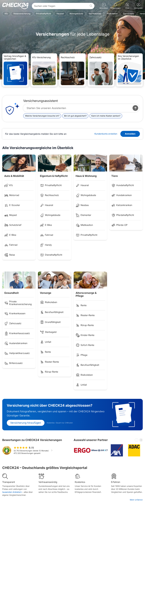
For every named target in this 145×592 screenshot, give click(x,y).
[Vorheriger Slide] (136, 440)
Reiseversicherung (21, 13)
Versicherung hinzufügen (25, 422)
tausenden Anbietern (12, 492)
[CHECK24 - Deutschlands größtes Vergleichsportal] (15, 6)
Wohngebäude (76, 13)
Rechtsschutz (95, 13)
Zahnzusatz (128, 13)
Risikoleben (112, 13)
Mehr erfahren (136, 500)
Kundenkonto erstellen (105, 134)
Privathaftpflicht (43, 13)
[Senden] (135, 108)
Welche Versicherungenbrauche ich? (42, 116)
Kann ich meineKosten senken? (105, 116)
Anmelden (130, 133)
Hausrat (60, 13)
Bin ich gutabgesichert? (75, 116)
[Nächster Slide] (141, 440)
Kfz (6, 13)
